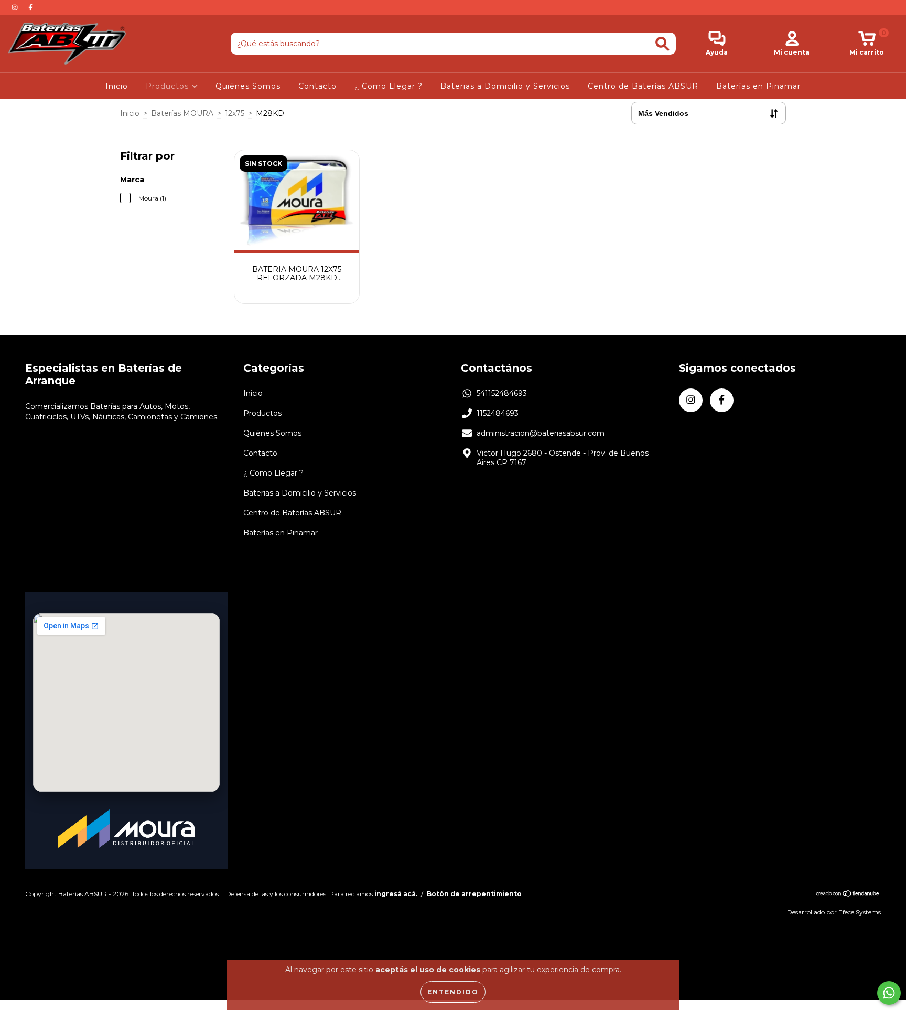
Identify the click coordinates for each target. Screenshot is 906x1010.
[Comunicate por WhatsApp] (889, 993)
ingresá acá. (395, 894)
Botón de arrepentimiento (474, 894)
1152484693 (498, 413)
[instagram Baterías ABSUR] (16, 7)
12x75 (234, 113)
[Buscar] (662, 43)
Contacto (317, 86)
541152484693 (502, 393)
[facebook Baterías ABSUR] (30, 7)
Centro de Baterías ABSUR (643, 86)
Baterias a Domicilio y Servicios (505, 86)
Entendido (453, 992)
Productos (168, 86)
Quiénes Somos (248, 86)
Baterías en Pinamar (758, 86)
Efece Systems (859, 912)
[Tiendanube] (848, 895)
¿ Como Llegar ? (388, 86)
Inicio (116, 86)
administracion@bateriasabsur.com (541, 433)
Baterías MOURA (182, 113)
